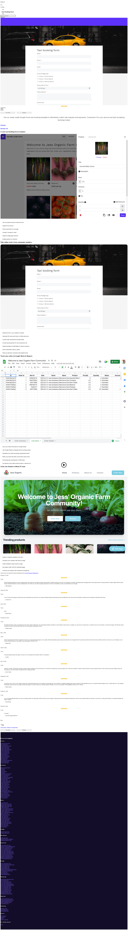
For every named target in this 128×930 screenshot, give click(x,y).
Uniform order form (5, 833)
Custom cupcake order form (7, 812)
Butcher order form (5, 755)
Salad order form (4, 788)
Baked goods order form (6, 823)
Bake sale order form (5, 814)
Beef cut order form (5, 753)
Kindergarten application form (7, 900)
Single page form (4, 838)
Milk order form (4, 759)
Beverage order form (5, 778)
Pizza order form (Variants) (7, 777)
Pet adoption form (5, 903)
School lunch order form (6, 773)
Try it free (8, 112)
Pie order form (4, 826)
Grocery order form (5, 747)
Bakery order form (5, 813)
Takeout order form (5, 794)
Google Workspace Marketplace (31, 573)
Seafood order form (5, 756)
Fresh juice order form (5, 781)
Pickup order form (5, 796)
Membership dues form (6, 892)
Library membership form (6, 883)
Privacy (2, 918)
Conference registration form (7, 853)
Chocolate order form (5, 818)
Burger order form (5, 785)
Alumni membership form (6, 890)
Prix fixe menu (4, 771)
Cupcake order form (5, 811)
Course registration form (6, 849)
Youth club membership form (7, 884)
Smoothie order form (5, 782)
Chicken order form (5, 750)
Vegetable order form (5, 743)
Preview (24, 112)
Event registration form (6, 845)
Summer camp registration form (8, 846)
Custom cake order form (6, 804)
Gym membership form (6, 881)
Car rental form (4, 872)
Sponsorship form (5, 911)
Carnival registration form (6, 855)
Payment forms (14, 727)
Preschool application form (7, 898)
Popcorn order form (5, 819)
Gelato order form (5, 783)
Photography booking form (6, 870)
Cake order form (4, 802)
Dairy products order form (6, 760)
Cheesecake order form (6, 822)
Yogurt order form (5, 762)
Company (3, 917)
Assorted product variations (7, 839)
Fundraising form (4, 909)
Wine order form (4, 779)
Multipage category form (6, 840)
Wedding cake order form (6, 806)
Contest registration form (6, 858)
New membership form (6, 891)
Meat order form (4, 758)
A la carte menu (4, 797)
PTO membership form (6, 889)
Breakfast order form (5, 790)
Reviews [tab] (4, 128)
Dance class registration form (7, 852)
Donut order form (4, 816)
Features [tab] (3, 125)
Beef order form (4, 754)
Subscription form (5, 880)
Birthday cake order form (6, 805)
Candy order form (4, 817)
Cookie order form (5, 807)
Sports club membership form (7, 885)
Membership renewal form (6, 893)
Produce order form (5, 748)
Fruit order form (4, 744)
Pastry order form (5, 825)
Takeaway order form (5, 795)
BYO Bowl (3, 769)
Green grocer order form (6, 749)
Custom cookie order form (6, 810)
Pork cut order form (5, 752)
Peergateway (3, 916)
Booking (9, 727)
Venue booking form (5, 868)
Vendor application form (6, 902)
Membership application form (7, 879)
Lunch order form (4, 793)
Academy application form (6, 901)
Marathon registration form (7, 857)
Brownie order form (5, 820)
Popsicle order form (5, 784)
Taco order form (4, 789)
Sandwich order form (5, 787)
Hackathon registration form (7, 856)
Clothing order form (5, 831)
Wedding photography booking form (8, 869)
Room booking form (5, 866)
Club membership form (6, 886)
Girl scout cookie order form (7, 808)
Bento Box (3, 772)
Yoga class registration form (7, 851)
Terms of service (4, 919)
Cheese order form (5, 761)
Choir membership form (6, 887)
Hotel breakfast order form (7, 791)
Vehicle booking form (5, 874)
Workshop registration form (7, 847)
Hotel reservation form (6, 863)
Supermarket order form (6, 746)
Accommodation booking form (7, 864)
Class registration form (6, 850)
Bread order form (4, 824)
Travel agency (4, 727)
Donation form (4, 908)
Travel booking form (5, 867)
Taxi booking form (5, 873)
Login (2, 924)
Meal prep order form (5, 767)
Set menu (3, 770)
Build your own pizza (5, 775)
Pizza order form (4, 776)
